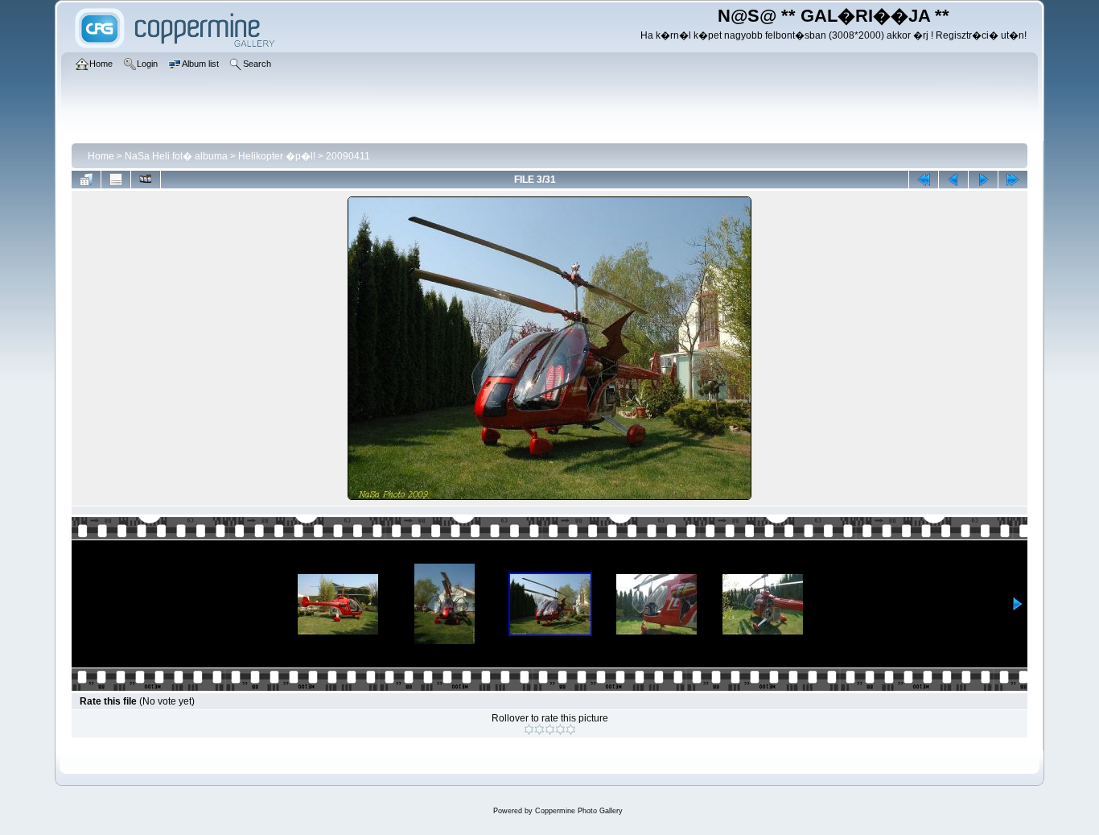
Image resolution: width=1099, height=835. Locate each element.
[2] (539, 729)
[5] (571, 729)
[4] (560, 729)
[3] (550, 729)
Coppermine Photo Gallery (579, 811)
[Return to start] (923, 179)
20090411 (348, 156)
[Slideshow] (145, 179)
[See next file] (983, 179)
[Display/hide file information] (115, 179)
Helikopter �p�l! (276, 156)
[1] (529, 729)
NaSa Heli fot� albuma (176, 156)
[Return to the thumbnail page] (86, 179)
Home (101, 156)
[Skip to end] (1012, 179)
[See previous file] (953, 179)
